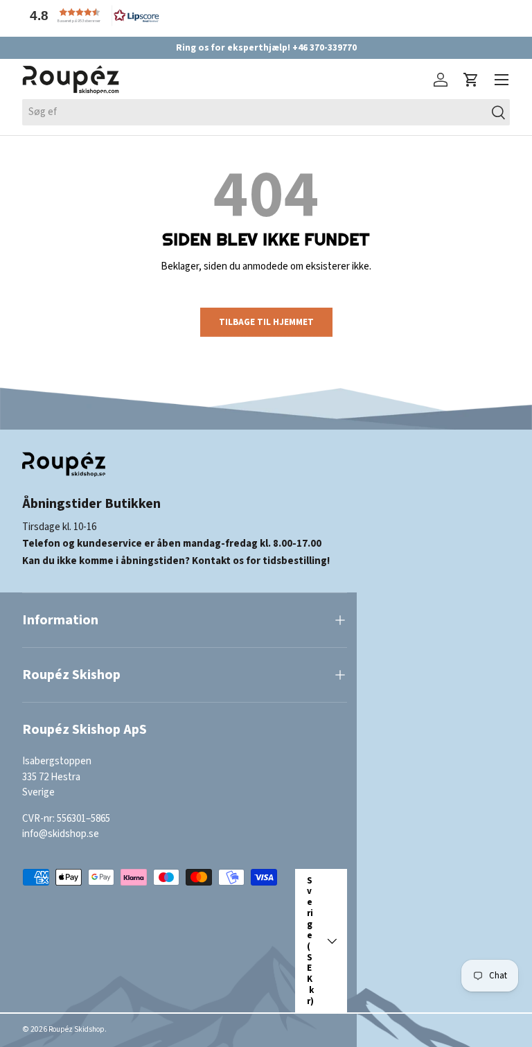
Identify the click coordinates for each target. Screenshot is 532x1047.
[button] (91, 15)
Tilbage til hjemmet (266, 321)
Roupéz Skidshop (76, 1029)
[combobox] (266, 112)
